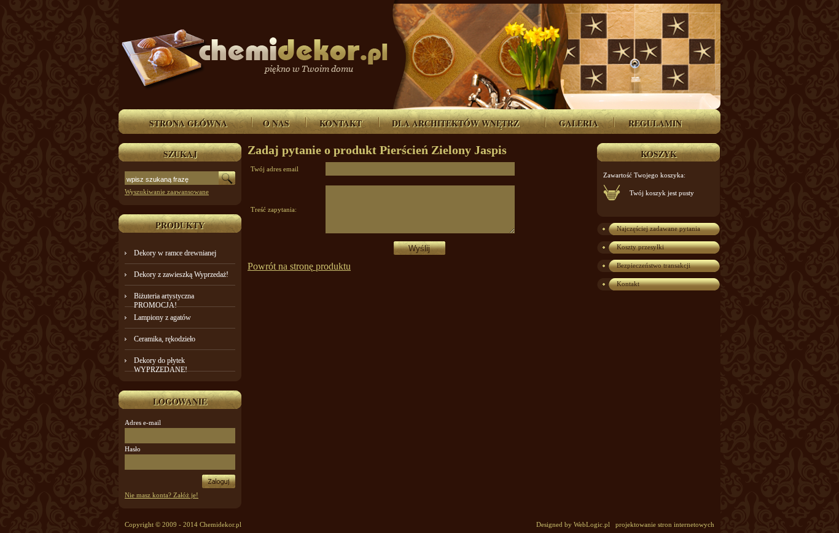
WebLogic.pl (592, 524)
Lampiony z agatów (162, 317)
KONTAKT (340, 123)
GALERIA (578, 123)
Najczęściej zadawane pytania (658, 228)
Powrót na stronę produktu (299, 266)
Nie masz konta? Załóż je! (161, 495)
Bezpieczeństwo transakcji (653, 265)
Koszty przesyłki (640, 247)
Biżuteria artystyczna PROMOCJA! (164, 300)
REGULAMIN (655, 123)
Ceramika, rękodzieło (164, 339)
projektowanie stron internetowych (664, 524)
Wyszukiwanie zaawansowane (167, 191)
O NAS (276, 123)
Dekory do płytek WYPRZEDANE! (160, 365)
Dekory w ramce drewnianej (175, 253)
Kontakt (628, 283)
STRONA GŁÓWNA (188, 123)
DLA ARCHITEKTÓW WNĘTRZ (455, 123)
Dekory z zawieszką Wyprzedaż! (181, 274)
